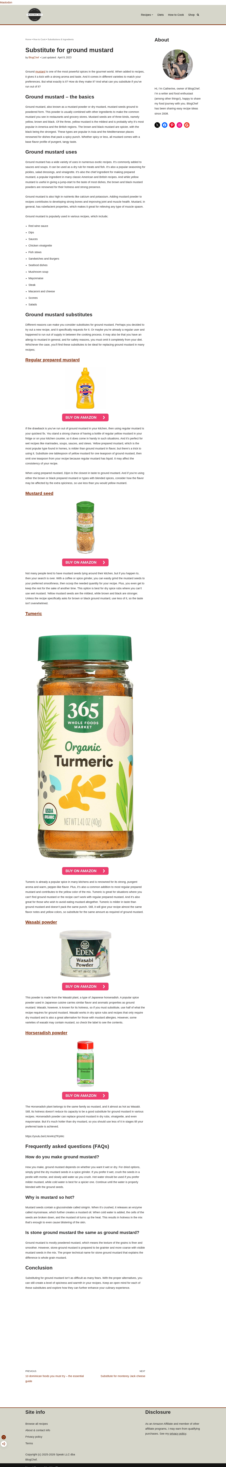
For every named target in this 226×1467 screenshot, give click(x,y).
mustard (40, 71)
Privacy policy (33, 1436)
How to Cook (176, 14)
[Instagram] (179, 125)
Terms (29, 1443)
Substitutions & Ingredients (61, 39)
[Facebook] (164, 125)
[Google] (187, 125)
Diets (160, 14)
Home (28, 39)
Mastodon (6, 2)
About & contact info (37, 1430)
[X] (157, 125)
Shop (191, 14)
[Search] (198, 15)
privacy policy (178, 1433)
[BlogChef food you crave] (35, 15)
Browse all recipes (36, 1423)
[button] (152, 14)
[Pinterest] (172, 125)
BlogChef (34, 57)
